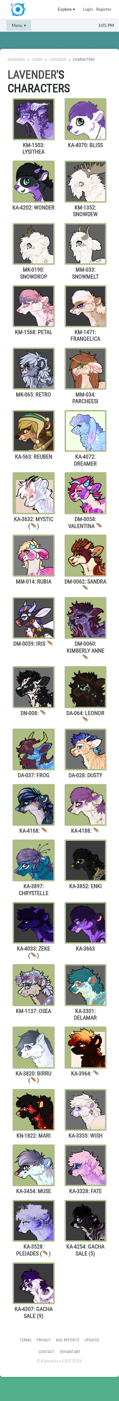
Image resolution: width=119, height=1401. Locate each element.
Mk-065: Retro (33, 394)
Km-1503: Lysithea (33, 148)
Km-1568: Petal (33, 332)
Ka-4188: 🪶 (85, 830)
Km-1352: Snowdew (85, 211)
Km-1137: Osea (33, 1011)
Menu (17, 25)
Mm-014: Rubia (33, 581)
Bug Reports (67, 1340)
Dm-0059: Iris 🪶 (33, 643)
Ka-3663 (85, 948)
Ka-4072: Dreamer (85, 460)
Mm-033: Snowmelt (85, 273)
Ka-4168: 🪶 (33, 830)
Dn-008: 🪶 (34, 713)
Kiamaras (16, 59)
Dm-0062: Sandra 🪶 (85, 585)
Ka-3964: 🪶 (85, 1073)
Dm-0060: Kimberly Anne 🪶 (85, 650)
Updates (91, 1340)
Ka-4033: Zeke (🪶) (33, 952)
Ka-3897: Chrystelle (34, 889)
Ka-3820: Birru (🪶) (33, 1077)
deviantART (70, 1351)
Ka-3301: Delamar (85, 1014)
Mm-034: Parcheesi (85, 398)
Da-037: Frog (34, 775)
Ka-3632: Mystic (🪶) (33, 522)
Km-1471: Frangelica (85, 335)
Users (37, 59)
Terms (25, 1340)
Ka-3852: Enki (85, 886)
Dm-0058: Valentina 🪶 (85, 522)
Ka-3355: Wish (85, 1135)
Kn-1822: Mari (34, 1135)
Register (103, 9)
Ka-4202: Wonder (33, 207)
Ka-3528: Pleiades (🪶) (33, 1250)
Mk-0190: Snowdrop (33, 273)
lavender (57, 59)
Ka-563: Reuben (33, 456)
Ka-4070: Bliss (85, 145)
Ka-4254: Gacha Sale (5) (85, 1250)
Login (88, 9)
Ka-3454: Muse (33, 1191)
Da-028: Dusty (85, 775)
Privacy (43, 1340)
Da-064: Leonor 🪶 (85, 716)
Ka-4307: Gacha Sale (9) (34, 1312)
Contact (46, 1351)
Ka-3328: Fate (85, 1191)
